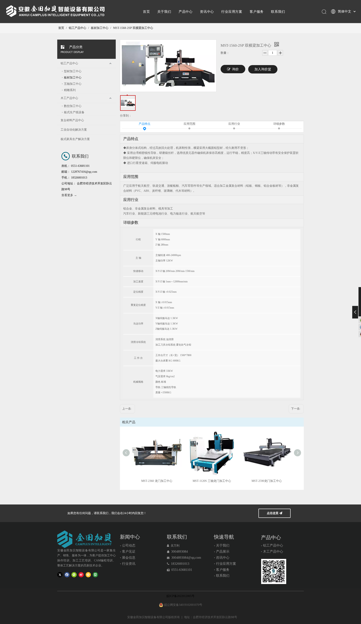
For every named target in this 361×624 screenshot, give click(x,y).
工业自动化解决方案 (74, 129)
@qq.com (194, 557)
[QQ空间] (88, 574)
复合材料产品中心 (72, 120)
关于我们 (164, 11)
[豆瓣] (95, 574)
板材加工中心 (72, 77)
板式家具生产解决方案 (75, 139)
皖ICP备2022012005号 (180, 596)
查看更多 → (69, 195)
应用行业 (234, 123)
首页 (146, 11)
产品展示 (222, 551)
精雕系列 (70, 90)
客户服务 (257, 11)
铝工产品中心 (69, 63)
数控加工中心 (72, 106)
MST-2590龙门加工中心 (267, 480)
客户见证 (128, 551)
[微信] (74, 574)
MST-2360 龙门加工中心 (156, 480)
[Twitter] (59, 574)
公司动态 (128, 545)
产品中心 (186, 11)
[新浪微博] (81, 574)
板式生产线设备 (74, 112)
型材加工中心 (72, 71)
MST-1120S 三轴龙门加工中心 (212, 480)
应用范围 (189, 123)
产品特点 (144, 123)
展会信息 (128, 557)
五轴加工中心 (72, 83)
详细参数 (279, 123)
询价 (235, 69)
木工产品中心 (69, 98)
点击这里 (273, 513)
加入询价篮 (262, 69)
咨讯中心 (222, 557)
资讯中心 (207, 11)
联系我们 (278, 11)
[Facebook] (67, 574)
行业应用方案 (231, 11)
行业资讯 (128, 563)
